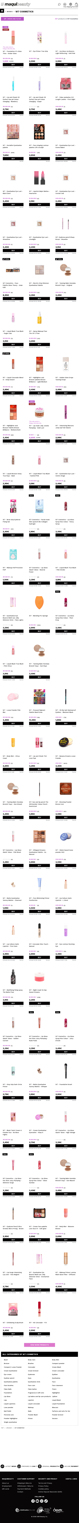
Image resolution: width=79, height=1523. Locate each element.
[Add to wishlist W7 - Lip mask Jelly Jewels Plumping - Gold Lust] (39, 402)
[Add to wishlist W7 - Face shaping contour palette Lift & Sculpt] (39, 121)
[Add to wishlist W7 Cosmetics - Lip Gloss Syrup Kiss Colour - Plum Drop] (65, 592)
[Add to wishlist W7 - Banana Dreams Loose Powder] (65, 732)
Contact (20, 1492)
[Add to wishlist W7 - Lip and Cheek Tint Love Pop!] (39, 732)
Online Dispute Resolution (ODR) (50, 1492)
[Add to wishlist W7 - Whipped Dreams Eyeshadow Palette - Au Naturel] (39, 826)
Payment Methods (24, 1489)
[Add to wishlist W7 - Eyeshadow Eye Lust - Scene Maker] (65, 121)
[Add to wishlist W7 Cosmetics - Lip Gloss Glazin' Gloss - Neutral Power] (39, 544)
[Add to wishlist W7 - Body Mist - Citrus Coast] (13, 732)
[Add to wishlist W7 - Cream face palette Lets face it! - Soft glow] (39, 1203)
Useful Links (71, 1479)
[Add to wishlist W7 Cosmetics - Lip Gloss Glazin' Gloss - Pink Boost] (13, 826)
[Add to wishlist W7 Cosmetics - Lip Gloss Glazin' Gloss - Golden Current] (13, 1012)
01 (3, 49)
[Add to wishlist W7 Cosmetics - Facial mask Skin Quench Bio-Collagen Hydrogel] (39, 496)
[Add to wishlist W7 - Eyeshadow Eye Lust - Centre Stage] (65, 450)
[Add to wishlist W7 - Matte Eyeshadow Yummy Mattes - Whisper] (39, 1061)
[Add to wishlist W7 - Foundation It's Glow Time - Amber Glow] (13, 27)
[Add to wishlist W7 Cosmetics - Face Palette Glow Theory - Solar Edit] (13, 259)
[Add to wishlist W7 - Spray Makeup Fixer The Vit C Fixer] (39, 307)
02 (8, 49)
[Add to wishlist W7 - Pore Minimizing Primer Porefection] (39, 874)
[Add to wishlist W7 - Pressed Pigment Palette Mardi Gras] (39, 686)
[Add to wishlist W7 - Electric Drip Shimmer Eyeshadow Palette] (39, 259)
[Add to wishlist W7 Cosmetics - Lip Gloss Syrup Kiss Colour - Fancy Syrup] (65, 496)
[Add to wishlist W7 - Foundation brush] (65, 1061)
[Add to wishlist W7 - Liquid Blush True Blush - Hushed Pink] (39, 450)
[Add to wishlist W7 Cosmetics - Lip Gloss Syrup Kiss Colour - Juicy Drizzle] (65, 1012)
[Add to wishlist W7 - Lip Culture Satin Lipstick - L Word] (65, 874)
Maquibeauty (8, 1479)
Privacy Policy (43, 1486)
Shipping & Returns (24, 1483)
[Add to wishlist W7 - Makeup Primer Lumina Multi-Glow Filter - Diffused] (65, 1249)
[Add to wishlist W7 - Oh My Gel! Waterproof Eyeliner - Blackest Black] (65, 686)
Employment (7, 1486)
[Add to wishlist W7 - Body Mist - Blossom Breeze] (65, 1203)
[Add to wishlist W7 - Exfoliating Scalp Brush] (13, 1299)
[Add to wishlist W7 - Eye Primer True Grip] (39, 27)
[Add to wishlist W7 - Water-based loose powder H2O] (65, 826)
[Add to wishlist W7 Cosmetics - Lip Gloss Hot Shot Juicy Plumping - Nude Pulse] (39, 1012)
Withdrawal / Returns (25, 1486)
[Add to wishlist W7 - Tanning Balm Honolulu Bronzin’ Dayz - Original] (65, 259)
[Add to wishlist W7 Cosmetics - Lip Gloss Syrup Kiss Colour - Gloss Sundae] (39, 1155)
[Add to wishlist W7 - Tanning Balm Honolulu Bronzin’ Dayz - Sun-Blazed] (65, 1155)
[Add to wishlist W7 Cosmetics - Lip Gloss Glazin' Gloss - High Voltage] (65, 1106)
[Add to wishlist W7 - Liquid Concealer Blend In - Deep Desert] (13, 354)
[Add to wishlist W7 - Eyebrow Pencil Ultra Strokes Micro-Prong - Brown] (13, 1203)
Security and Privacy (47, 1479)
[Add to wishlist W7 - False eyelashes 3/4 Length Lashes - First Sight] (65, 73)
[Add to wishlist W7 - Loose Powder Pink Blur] (13, 686)
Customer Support (26, 1479)
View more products (39, 1345)
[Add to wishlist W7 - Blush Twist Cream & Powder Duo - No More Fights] (13, 1106)
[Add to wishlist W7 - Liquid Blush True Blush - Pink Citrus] (13, 640)
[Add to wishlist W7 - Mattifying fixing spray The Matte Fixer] (13, 966)
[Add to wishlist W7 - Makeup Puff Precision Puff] (13, 544)
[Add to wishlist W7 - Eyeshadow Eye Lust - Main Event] (13, 167)
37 (13, 49)
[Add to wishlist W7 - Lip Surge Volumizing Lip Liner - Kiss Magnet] (13, 1249)
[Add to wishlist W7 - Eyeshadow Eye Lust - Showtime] (13, 213)
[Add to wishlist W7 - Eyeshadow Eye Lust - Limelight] (39, 213)
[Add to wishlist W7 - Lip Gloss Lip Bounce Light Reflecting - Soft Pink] (65, 27)
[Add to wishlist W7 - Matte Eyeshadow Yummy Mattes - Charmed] (13, 874)
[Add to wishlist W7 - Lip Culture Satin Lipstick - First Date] (13, 920)
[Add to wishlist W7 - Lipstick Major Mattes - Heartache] (39, 167)
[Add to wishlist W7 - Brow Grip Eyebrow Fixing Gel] (13, 496)
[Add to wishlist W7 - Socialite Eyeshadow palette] (13, 121)
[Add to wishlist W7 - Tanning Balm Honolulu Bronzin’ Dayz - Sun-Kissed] (13, 778)
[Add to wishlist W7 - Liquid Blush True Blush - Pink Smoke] (65, 544)
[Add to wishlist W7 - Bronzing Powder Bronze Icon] (65, 778)
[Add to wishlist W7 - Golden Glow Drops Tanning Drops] (65, 354)
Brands (10, 11)
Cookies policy (43, 1489)
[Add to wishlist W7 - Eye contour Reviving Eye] (65, 920)
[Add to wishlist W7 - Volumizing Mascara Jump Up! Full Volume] (65, 402)
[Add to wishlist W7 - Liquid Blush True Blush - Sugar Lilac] (13, 307)
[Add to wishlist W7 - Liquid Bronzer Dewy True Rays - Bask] (13, 450)
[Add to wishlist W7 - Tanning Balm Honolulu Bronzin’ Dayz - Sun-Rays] (39, 640)
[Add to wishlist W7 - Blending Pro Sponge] (39, 592)
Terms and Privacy (45, 1483)
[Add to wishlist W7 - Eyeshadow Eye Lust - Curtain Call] (65, 167)
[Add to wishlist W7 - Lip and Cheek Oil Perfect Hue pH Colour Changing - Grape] (39, 73)
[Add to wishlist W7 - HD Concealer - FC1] (39, 1299)
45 (40, 423)
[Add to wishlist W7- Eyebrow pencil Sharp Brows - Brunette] (65, 213)
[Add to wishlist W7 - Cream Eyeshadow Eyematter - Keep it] (39, 1106)
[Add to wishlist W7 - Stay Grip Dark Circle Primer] (13, 1061)
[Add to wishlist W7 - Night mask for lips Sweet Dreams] (39, 966)
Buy (13, 65)
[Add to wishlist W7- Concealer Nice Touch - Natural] (39, 920)
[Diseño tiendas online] (58, 1510)
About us (5, 1483)
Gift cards (5, 1489)
